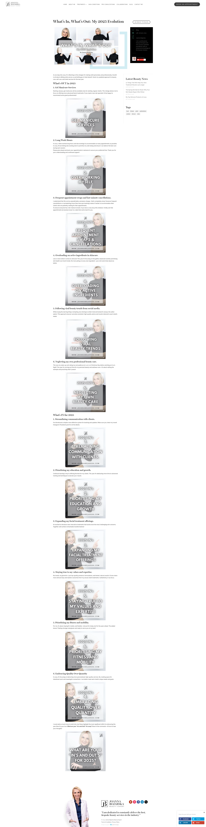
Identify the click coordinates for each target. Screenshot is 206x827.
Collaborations (122, 4)
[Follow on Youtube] (130, 802)
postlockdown (143, 111)
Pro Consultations (108, 4)
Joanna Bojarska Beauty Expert (113, 819)
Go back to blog (141, 22)
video (138, 114)
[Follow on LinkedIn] (142, 802)
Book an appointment (187, 4)
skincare (134, 114)
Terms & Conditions (106, 822)
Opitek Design (115, 824)
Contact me (139, 4)
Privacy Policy (115, 822)
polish (137, 111)
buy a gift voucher (190, 8)
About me (72, 4)
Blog (131, 4)
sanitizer (128, 114)
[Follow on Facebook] (138, 802)
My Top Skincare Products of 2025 (136, 97)
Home (65, 4)
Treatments (81, 4)
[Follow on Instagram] (134, 802)
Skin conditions (94, 4)
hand (127, 111)
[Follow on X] (146, 802)
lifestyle (132, 111)
